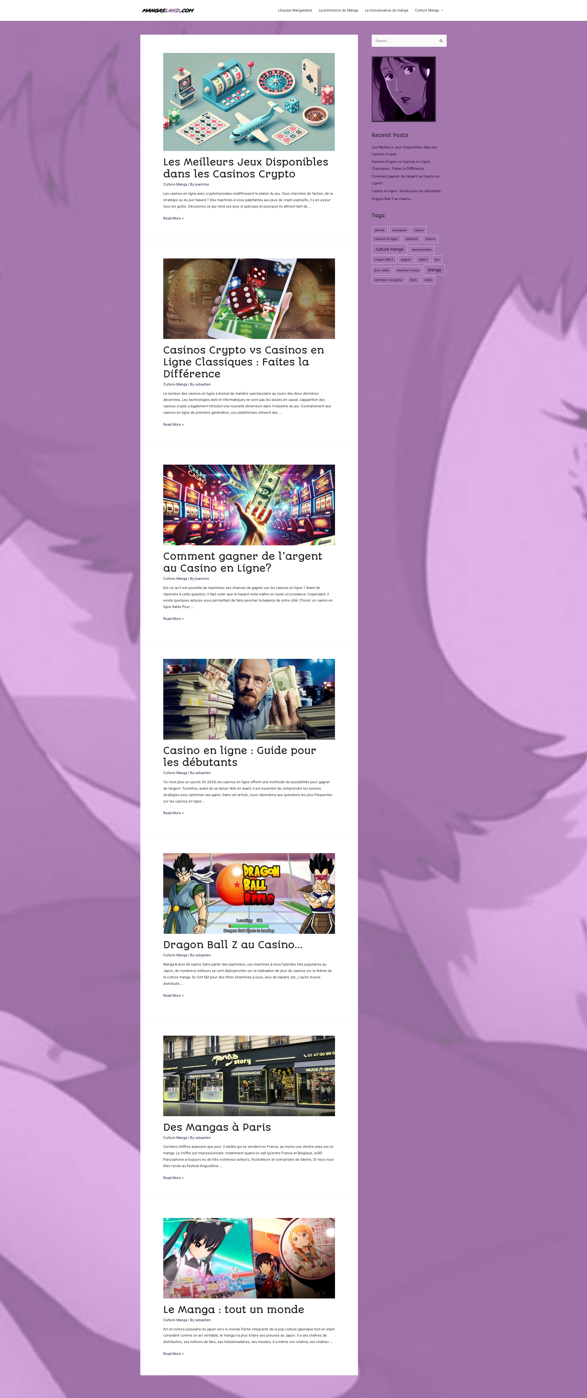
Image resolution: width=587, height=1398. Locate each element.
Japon (423, 259)
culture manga (389, 249)
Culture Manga (427, 10)
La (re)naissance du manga (386, 10)
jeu (437, 259)
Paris (413, 280)
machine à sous (408, 270)
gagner (406, 259)
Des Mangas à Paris (217, 1127)
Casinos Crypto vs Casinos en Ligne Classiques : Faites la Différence (243, 362)
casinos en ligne (386, 239)
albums (379, 230)
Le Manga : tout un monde (233, 1309)
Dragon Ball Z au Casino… (232, 945)
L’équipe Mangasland (295, 10)
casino (419, 230)
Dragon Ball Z (383, 259)
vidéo (428, 280)
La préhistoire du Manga (338, 10)
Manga (434, 269)
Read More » (173, 218)
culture (430, 239)
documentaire (422, 249)
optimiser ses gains (388, 280)
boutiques (399, 230)
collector (411, 239)
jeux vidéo (381, 270)
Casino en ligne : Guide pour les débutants (406, 191)
